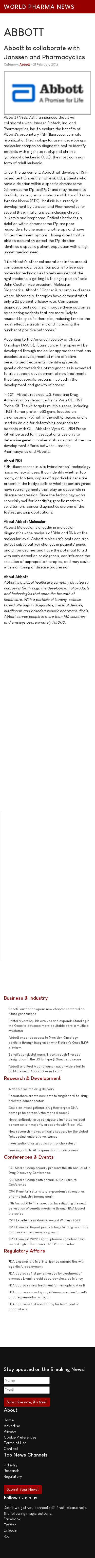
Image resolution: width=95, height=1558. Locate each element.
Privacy (10, 1431)
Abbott (25, 64)
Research (11, 1470)
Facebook (12, 1519)
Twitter (10, 1525)
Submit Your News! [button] (23, 1489)
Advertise (12, 1426)
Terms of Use (15, 1443)
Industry (10, 1465)
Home (9, 1420)
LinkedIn (10, 1530)
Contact (11, 1448)
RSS (6, 1536)
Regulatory (13, 1476)
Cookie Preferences (20, 1437)
